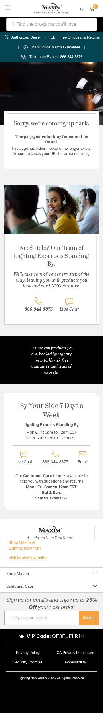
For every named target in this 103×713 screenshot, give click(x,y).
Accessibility (75, 662)
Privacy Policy (28, 653)
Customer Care (19, 586)
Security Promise (27, 662)
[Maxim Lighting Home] (51, 8)
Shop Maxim (17, 573)
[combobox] (51, 24)
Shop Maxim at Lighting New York (25, 545)
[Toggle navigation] (8, 8)
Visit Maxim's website (28, 558)
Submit (89, 617)
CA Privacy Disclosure (75, 653)
